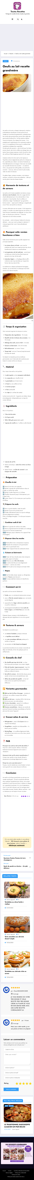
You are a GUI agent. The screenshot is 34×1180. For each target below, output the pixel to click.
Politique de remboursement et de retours (15, 1177)
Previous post (7, 855)
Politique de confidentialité (20, 1174)
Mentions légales (9, 1174)
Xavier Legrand (11, 899)
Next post (6, 863)
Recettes (12, 1105)
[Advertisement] (17, 37)
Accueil (4, 1172)
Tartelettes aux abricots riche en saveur (15, 972)
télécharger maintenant (17, 845)
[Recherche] (17, 19)
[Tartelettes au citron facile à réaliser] (17, 890)
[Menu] (12, 19)
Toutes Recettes (18, 11)
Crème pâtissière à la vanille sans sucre (15, 1127)
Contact (9, 1172)
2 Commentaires (16, 61)
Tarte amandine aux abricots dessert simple (14, 938)
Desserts (5, 61)
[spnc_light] (21, 19)
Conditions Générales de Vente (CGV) (21, 1172)
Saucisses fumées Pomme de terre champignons (15, 859)
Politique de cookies (16, 1176)
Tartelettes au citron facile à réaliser (14, 903)
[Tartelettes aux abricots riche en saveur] (17, 959)
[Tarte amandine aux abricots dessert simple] (17, 924)
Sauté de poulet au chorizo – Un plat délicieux (16, 867)
